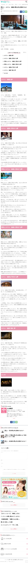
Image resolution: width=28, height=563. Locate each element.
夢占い (3, 13)
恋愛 (7, 543)
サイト (1, 466)
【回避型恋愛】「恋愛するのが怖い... (10, 519)
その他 (8, 554)
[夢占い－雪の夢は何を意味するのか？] (2, 431)
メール (2, 463)
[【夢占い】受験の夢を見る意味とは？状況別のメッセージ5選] (2, 436)
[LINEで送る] (26, 12)
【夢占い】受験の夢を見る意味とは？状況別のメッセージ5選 (15, 436)
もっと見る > (14, 505)
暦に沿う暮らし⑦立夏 (6, 522)
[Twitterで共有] (23, 12)
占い (8, 538)
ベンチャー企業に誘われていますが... (10, 516)
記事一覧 (10, 559)
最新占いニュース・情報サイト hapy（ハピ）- (10, 561)
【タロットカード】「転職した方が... (10, 513)
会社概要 (15, 559)
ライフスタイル (10, 549)
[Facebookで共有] (21, 12)
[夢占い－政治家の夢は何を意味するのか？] (2, 441)
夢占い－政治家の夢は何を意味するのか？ (15, 441)
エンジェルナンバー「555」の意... (10, 524)
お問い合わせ (20, 559)
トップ (6, 559)
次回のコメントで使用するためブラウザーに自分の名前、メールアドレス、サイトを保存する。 (15, 469)
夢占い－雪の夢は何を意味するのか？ (14, 430)
